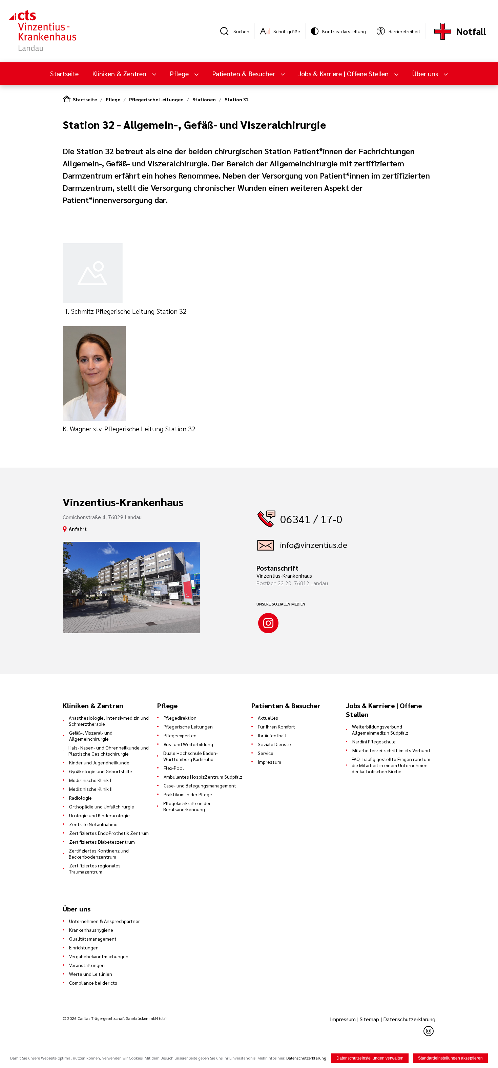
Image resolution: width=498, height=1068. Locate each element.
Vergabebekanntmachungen (98, 956)
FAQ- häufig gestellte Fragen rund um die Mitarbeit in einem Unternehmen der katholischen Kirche (391, 765)
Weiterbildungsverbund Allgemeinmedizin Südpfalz (380, 729)
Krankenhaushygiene (91, 930)
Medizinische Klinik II (90, 789)
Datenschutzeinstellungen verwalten (369, 1058)
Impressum (269, 762)
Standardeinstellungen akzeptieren (450, 1058)
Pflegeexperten (180, 735)
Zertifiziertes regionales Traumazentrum (95, 868)
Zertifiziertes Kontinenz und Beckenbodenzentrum (99, 853)
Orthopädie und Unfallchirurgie (101, 806)
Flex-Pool (174, 768)
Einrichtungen (84, 947)
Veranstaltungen (87, 965)
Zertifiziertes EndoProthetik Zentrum (109, 833)
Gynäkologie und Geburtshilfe (100, 771)
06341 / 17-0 (311, 519)
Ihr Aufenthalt (272, 735)
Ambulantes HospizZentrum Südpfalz (203, 777)
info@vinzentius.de (313, 544)
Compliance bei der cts (93, 983)
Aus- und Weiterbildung (188, 744)
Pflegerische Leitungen (156, 99)
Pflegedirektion (180, 718)
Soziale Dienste (274, 744)
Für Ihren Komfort (276, 726)
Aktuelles (268, 718)
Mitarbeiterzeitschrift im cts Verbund (391, 750)
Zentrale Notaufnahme (93, 824)
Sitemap (369, 1019)
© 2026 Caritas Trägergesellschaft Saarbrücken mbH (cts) (114, 1018)
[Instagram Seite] (268, 623)
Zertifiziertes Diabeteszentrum (102, 842)
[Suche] (226, 31)
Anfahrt (78, 529)
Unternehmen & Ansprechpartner (104, 921)
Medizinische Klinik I (90, 780)
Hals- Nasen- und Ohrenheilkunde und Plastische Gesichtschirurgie (108, 750)
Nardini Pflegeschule (374, 741)
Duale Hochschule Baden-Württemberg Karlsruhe (190, 756)
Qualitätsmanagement (93, 939)
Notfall (471, 31)
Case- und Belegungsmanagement (200, 785)
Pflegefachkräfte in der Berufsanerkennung (187, 806)
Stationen (204, 99)
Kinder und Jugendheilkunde (99, 762)
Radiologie (80, 798)
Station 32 (237, 99)
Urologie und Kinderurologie (99, 815)
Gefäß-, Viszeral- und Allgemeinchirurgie (90, 736)
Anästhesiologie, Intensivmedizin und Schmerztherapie (109, 721)
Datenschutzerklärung (409, 1019)
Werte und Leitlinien (90, 974)
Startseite (64, 73)
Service (265, 753)
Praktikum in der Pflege (188, 794)
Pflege (113, 99)
